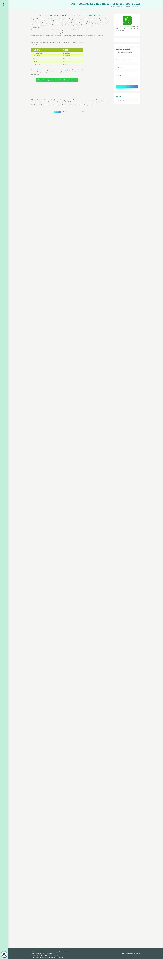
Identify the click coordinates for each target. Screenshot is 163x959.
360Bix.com (137, 954)
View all (57, 112)
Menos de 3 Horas (68, 112)
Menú (3, 5)
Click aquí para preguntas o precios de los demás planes (57, 80)
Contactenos (65, 952)
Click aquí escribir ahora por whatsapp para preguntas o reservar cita (127, 28)
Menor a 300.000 (80, 112)
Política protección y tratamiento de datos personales (47, 957)
